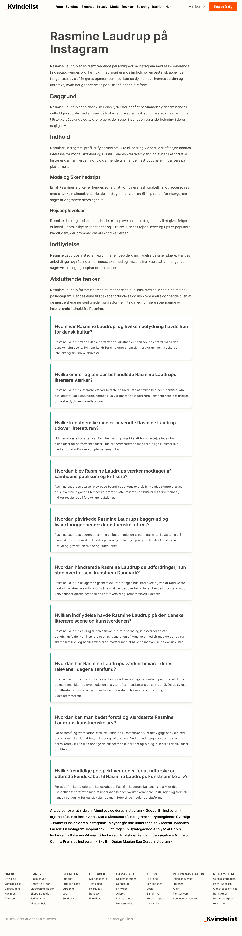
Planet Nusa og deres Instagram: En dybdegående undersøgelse (105, 823)
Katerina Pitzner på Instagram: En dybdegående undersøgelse (120, 835)
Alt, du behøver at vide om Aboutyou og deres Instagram (96, 810)
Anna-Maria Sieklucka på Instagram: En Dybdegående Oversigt (139, 817)
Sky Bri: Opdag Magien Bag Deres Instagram (134, 841)
